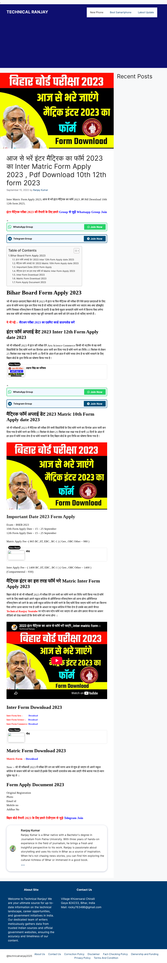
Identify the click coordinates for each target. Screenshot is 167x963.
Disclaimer (94, 954)
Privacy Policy (82, 957)
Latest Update (146, 12)
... (23, 863)
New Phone (96, 12)
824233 (74, 903)
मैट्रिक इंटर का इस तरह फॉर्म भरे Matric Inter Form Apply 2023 (45, 271)
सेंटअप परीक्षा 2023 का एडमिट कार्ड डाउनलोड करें (47, 322)
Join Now (96, 227)
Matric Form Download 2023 (31, 278)
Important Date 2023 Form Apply (34, 267)
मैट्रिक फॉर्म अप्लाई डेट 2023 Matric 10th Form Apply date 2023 (47, 263)
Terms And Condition (106, 957)
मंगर (28, 551)
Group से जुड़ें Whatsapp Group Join (83, 212)
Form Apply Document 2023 (31, 282)
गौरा (28, 733)
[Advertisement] (83, 45)
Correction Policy (74, 954)
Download (33, 715)
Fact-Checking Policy (115, 954)
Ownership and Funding (144, 954)
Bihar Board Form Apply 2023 (28, 255)
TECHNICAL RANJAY (27, 11)
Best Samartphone (120, 12)
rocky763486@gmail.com (84, 907)
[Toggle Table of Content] (75, 251)
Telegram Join (74, 818)
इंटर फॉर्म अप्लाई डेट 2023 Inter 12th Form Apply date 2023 (45, 259)
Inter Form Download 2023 (30, 274)
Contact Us (54, 954)
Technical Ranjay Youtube (22, 611)
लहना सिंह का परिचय (36, 368)
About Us (39, 954)
